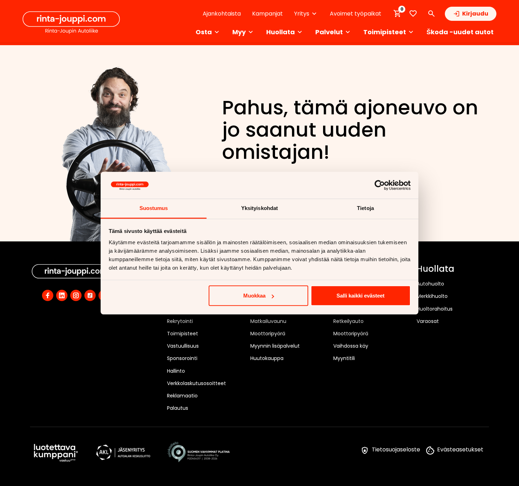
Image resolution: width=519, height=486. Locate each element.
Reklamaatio (182, 395)
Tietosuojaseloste (396, 449)
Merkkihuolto (432, 296)
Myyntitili (344, 358)
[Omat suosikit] (413, 14)
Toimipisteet (182, 333)
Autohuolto (430, 283)
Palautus (177, 408)
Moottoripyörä (267, 333)
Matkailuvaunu (268, 321)
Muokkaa (254, 296)
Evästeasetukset (460, 449)
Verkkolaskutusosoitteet (196, 383)
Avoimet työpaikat (355, 14)
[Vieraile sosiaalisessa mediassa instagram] (76, 295)
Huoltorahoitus (435, 308)
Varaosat (428, 321)
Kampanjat (267, 14)
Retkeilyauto (348, 321)
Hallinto (176, 370)
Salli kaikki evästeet (360, 296)
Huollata (435, 269)
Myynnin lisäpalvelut (275, 345)
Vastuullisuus (183, 345)
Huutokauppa (267, 358)
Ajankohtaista (222, 14)
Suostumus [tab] (153, 208)
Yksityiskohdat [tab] (259, 208)
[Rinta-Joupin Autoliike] (71, 22)
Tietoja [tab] (365, 208)
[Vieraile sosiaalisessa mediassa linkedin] (61, 295)
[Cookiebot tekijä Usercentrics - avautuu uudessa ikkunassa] (380, 185)
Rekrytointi (180, 321)
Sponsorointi (182, 358)
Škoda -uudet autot (460, 32)
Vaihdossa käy (350, 345)
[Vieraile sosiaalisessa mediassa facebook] (47, 295)
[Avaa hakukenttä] (431, 14)
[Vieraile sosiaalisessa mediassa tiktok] (90, 295)
